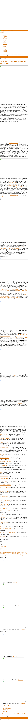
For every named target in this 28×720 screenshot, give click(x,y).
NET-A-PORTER (4, 491)
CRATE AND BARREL (5, 462)
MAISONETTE (4, 478)
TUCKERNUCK (4, 522)
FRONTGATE (3, 469)
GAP (1, 472)
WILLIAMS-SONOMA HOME (7, 532)
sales (26, 553)
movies (19, 553)
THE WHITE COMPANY (6, 517)
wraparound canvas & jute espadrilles (10, 297)
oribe (23, 553)
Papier (20, 403)
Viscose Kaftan (15, 289)
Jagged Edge (12, 182)
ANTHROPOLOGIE (5, 438)
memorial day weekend (10, 553)
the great (22, 555)
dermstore (6, 552)
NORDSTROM (4, 496)
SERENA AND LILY (5, 510)
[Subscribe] (0, 718)
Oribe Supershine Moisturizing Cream (18, 337)
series (1, 555)
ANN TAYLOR (3, 434)
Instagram (2, 196)
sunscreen (11, 555)
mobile (2, 719)
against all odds (4, 550)
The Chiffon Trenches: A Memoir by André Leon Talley (12, 247)
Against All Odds (19, 187)
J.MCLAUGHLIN (4, 476)
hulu (15, 552)
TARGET (2, 514)
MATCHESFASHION (5, 485)
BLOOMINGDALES (5, 447)
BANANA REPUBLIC (5, 442)
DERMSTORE (3, 465)
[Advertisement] (14, 15)
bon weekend (21, 550)
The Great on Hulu (13, 143)
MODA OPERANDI (5, 487)
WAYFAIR (2, 536)
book (1, 552)
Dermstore (14, 375)
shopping (6, 555)
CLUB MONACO (4, 458)
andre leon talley (13, 550)
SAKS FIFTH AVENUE (6, 508)
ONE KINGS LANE (5, 500)
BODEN (2, 454)
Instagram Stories (13, 185)
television (17, 555)
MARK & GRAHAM (5, 481)
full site (9, 719)
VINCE (1, 526)
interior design (20, 552)
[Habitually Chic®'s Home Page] (6, 30)
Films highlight (14, 195)
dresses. (11, 552)
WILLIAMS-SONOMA (5, 529)
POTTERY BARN (4, 504)
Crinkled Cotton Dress (21, 290)
